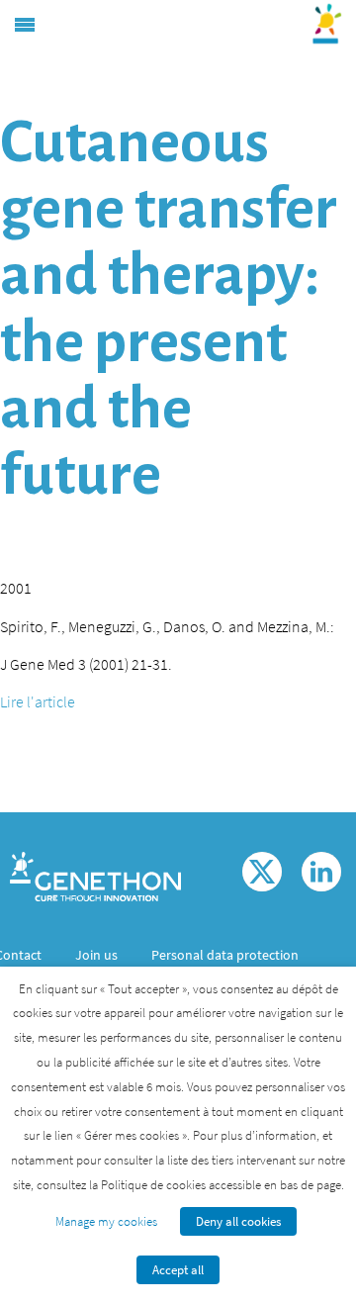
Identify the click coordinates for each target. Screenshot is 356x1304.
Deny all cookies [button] (238, 1221)
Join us (96, 955)
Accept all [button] (178, 1269)
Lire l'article (37, 701)
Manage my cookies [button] (106, 1221)
